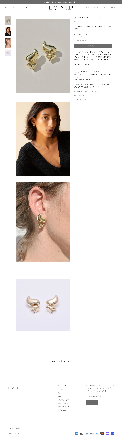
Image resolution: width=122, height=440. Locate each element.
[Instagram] (13, 387)
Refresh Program (63, 403)
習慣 (25, 8)
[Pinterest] (85, 100)
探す (105, 8)
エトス (12, 8)
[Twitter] (82, 100)
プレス (60, 414)
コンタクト (35, 8)
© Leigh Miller (13, 434)
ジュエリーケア (63, 400)
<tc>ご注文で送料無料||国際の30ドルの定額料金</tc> (61, 2)
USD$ (79, 8)
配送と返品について (65, 407)
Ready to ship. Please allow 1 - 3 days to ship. (88, 35)
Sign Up (92, 403)
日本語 (88, 8)
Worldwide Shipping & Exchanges (86, 92)
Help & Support (79, 96)
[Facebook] (80, 100)
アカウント (97, 8)
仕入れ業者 (62, 410)
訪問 (59, 396)
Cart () (112, 8)
